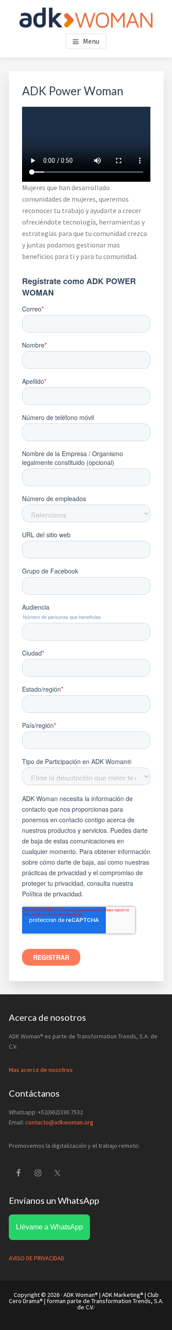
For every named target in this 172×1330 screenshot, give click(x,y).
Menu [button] (91, 41)
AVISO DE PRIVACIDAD (36, 1258)
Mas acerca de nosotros (41, 1070)
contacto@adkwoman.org (59, 1122)
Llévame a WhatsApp (49, 1227)
